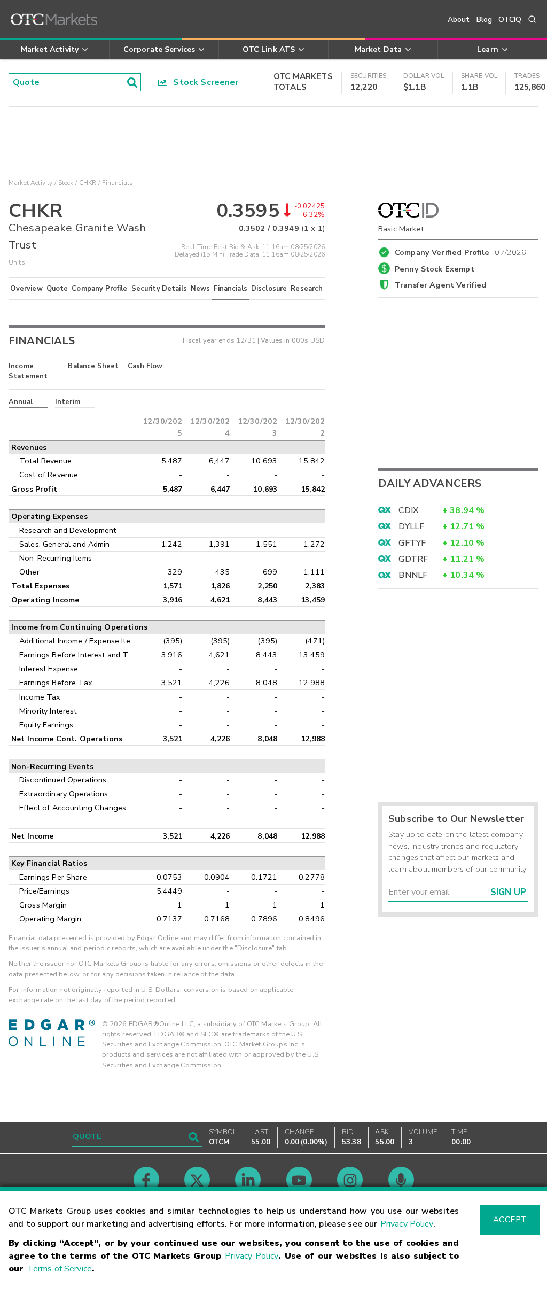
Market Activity (30, 183)
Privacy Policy (406, 1224)
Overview (26, 288)
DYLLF (411, 526)
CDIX (408, 510)
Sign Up (508, 892)
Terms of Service (59, 1269)
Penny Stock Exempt (434, 269)
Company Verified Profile (461, 250)
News (200, 288)
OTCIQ (509, 19)
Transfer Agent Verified (440, 285)
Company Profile (99, 288)
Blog (484, 19)
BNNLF (412, 575)
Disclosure (269, 288)
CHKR (88, 183)
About (459, 19)
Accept (510, 1219)
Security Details (159, 288)
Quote (57, 288)
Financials (230, 288)
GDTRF (413, 559)
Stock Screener (203, 82)
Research (307, 288)
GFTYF (412, 543)
